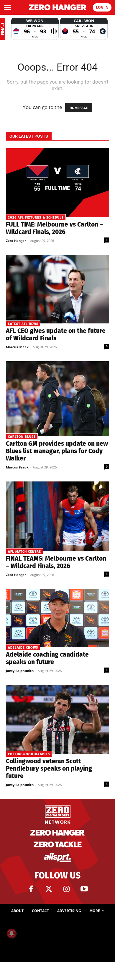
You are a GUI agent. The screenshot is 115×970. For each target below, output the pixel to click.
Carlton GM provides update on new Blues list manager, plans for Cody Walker (57, 451)
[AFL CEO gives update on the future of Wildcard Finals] (57, 289)
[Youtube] (84, 889)
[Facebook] (31, 889)
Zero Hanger (16, 240)
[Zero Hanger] (57, 7)
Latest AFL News (23, 324)
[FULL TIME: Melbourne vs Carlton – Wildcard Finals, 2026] (57, 182)
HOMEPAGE (79, 107)
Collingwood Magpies (29, 754)
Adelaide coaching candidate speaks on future (47, 658)
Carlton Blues (22, 437)
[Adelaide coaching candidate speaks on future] (57, 618)
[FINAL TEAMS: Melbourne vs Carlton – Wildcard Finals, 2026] (57, 516)
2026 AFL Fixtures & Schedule (36, 217)
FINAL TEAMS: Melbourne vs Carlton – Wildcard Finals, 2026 (56, 562)
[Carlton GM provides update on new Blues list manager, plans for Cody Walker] (57, 399)
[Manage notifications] (11, 933)
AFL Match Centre (24, 552)
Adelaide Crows (23, 648)
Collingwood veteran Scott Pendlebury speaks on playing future (49, 768)
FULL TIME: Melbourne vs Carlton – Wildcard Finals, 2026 (54, 228)
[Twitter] (48, 889)
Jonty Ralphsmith (20, 670)
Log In (102, 7)
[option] (35, 29)
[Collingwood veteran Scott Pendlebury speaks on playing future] (57, 719)
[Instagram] (66, 889)
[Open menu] (7, 7)
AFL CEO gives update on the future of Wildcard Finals (56, 334)
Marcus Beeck (17, 347)
